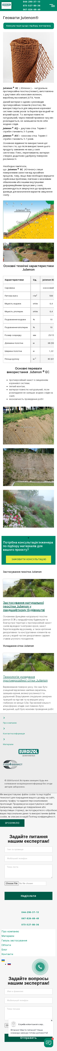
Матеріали (8, 744)
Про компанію (10, 722)
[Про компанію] (4, 718)
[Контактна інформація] (4, 728)
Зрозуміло (12, 823)
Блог (4, 949)
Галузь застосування (14, 940)
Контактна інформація (14, 733)
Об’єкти (6, 945)
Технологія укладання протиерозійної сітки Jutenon (25, 678)
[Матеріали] (4, 739)
